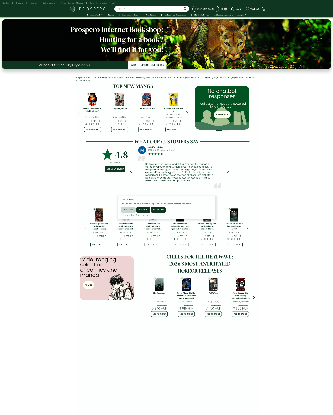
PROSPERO (93, 9)
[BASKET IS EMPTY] (264, 9)
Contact (6, 3)
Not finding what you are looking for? (230, 15)
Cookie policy (142, 215)
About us (33, 3)
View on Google (168, 150)
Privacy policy (127, 215)
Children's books (201, 15)
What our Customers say (147, 65)
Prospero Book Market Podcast (72, 3)
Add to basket (92, 129)
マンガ (88, 284)
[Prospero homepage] (72, 9)
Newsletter (19, 3)
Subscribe (242, 118)
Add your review (115, 169)
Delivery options (49, 3)
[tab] (219, 130)
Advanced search (205, 9)
